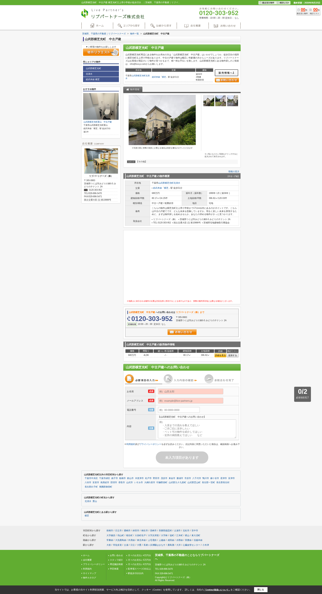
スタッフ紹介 (116, 560)
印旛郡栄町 (161, 482)
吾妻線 (188, 540)
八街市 (88, 482)
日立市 (118, 530)
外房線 (131, 540)
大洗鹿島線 (120, 540)
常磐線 (109, 540)
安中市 (195, 530)
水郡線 (179, 540)
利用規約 (130, 444)
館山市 (130, 478)
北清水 (177, 183)
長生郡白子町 (91, 487)
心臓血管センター (191, 545)
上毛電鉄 (152, 540)
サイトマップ (89, 573)
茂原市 (164, 478)
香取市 (121, 482)
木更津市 (139, 478)
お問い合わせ (116, 555)
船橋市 (122, 478)
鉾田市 (136, 530)
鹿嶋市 (127, 530)
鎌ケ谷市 (214, 478)
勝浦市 (180, 478)
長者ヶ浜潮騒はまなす (154, 545)
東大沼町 (196, 535)
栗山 (95, 501)
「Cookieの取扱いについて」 (217, 590)
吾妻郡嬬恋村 (165, 530)
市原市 (187, 478)
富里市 (96, 482)
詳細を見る (220, 355)
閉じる (260, 589)
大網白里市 (149, 482)
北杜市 (186, 530)
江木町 (179, 535)
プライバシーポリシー (150, 444)
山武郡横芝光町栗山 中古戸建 (98, 122)
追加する (232, 355)
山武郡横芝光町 (138, 75)
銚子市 (114, 478)
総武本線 (156, 77)
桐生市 (144, 530)
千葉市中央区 (91, 478)
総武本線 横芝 (93, 79)
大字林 (164, 535)
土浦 (126, 545)
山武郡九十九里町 (177, 482)
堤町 (172, 535)
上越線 (162, 540)
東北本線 (141, 540)
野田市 (156, 478)
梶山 (187, 535)
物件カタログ (89, 577)
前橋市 (109, 530)
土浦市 (177, 530)
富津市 (231, 478)
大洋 (178, 545)
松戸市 (148, 478)
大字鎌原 (110, 535)
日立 (132, 545)
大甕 (139, 545)
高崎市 (153, 530)
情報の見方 (233, 171)
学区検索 (114, 569)
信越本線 (198, 540)
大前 (108, 545)
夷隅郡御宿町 (105, 487)
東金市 (172, 478)
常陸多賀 (117, 545)
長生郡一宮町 (208, 482)
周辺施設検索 (116, 564)
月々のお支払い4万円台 (139, 555)
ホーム (86, 555)
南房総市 (104, 482)
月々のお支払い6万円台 (139, 564)
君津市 (223, 478)
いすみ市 (138, 482)
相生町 (129, 535)
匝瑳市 (114, 482)
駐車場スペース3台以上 (139, 569)
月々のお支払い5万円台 (139, 560)
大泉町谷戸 (140, 535)
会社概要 (87, 560)
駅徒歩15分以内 (135, 573)
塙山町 (120, 535)
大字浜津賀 (153, 535)
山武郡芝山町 (194, 482)
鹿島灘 (171, 545)
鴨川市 (205, 478)
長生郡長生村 (222, 482)
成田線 (171, 540)
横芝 (164, 77)
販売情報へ (226, 72)
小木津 (205, 545)
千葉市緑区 (104, 478)
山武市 (129, 482)
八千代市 (196, 478)
